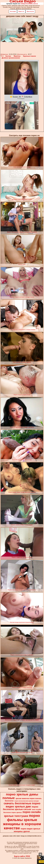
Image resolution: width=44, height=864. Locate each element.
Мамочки (17, 56)
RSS (28, 856)
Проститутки (30, 11)
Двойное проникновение (11, 58)
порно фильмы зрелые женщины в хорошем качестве (22, 822)
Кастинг (8, 56)
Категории (13, 11)
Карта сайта (19, 856)
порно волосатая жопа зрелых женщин (26, 801)
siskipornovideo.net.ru (29, 3)
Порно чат (21, 11)
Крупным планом (29, 56)
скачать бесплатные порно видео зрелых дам (22, 805)
